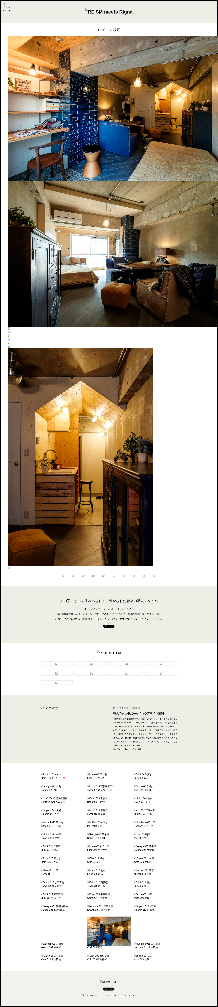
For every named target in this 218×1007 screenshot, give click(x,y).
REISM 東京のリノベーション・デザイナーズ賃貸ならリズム (109, 995)
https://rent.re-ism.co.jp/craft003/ (127, 749)
